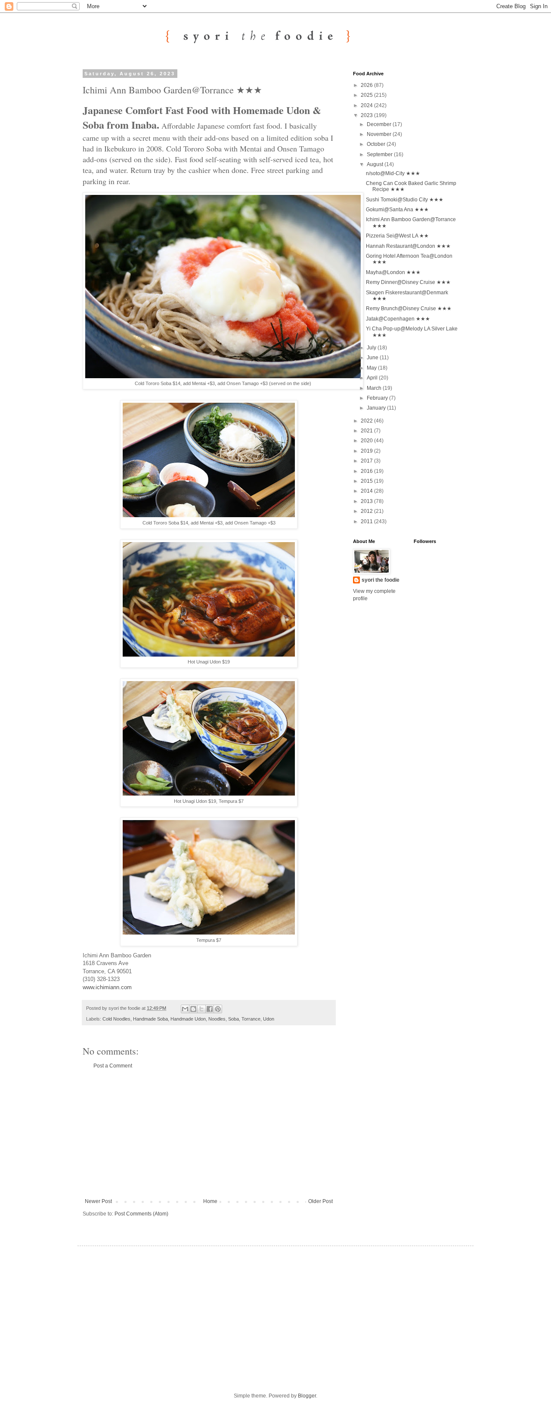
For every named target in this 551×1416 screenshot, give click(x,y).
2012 (367, 511)
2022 (367, 421)
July (372, 348)
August (375, 164)
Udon (268, 1018)
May (372, 368)
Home (210, 1201)
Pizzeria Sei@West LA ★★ (397, 236)
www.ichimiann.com (107, 987)
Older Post (320, 1201)
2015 (367, 481)
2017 (367, 461)
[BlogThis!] (193, 1009)
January (377, 408)
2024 (367, 105)
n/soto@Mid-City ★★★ (393, 173)
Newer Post (98, 1201)
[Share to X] (201, 1009)
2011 (367, 521)
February (378, 398)
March (375, 388)
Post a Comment (112, 1066)
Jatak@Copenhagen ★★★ (398, 319)
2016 (367, 471)
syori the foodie (380, 580)
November (380, 134)
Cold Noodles (116, 1018)
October (377, 144)
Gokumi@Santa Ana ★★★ (397, 210)
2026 (367, 85)
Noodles (217, 1018)
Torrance (250, 1018)
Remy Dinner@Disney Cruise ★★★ (408, 282)
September (380, 154)
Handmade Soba (150, 1018)
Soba (233, 1018)
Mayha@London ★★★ (393, 272)
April (373, 378)
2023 (367, 115)
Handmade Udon (188, 1018)
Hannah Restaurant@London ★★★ (408, 246)
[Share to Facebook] (209, 1009)
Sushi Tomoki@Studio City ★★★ (404, 200)
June (373, 358)
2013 (367, 501)
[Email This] (185, 1009)
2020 (367, 441)
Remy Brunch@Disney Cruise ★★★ (409, 308)
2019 (367, 451)
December (380, 124)
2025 (367, 95)
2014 (367, 491)
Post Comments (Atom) (141, 1214)
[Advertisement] (208, 1134)
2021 (367, 431)
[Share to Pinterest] (218, 1009)
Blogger (307, 1396)
